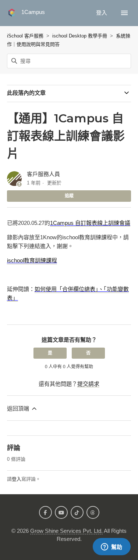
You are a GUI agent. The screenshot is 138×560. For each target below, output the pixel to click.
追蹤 (69, 195)
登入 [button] (102, 13)
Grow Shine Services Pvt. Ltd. (66, 531)
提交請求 (88, 384)
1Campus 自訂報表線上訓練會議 (90, 223)
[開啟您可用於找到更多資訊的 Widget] (111, 547)
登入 (16, 479)
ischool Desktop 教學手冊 (79, 36)
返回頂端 (19, 408)
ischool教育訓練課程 (32, 260)
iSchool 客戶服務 (25, 36)
